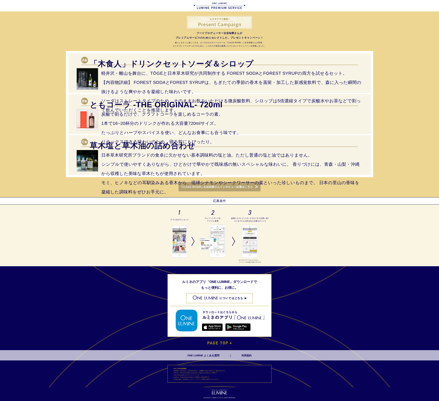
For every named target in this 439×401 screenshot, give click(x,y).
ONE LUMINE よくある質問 (203, 355)
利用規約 (247, 355)
